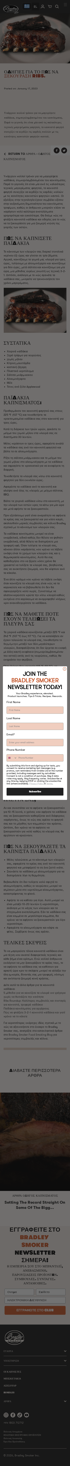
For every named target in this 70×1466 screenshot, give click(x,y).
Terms (49, 783)
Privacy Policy (36, 783)
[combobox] (12, 757)
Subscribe (35, 791)
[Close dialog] (64, 668)
